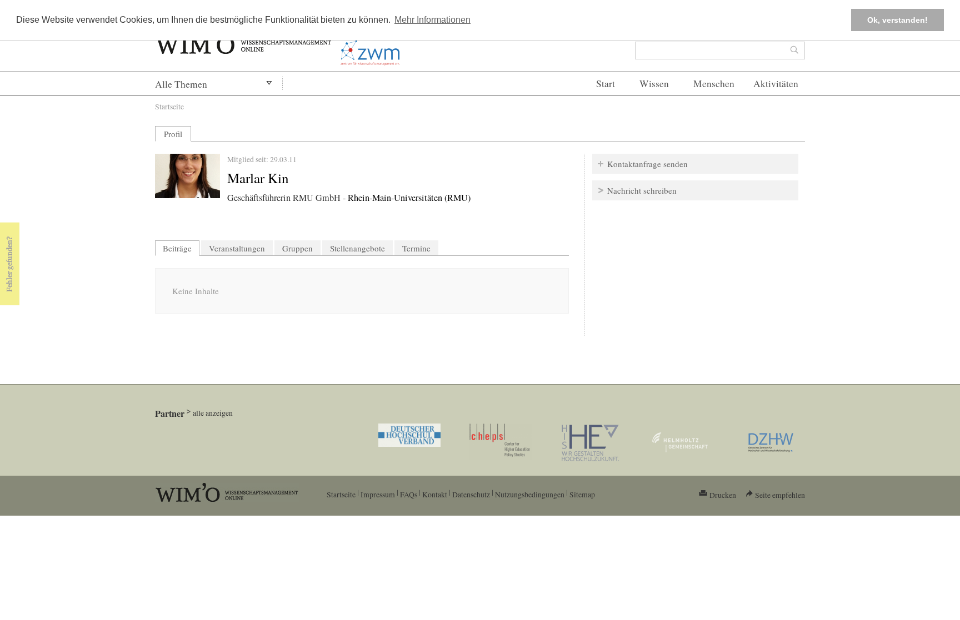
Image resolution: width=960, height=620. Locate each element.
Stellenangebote (357, 248)
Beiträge (181, 248)
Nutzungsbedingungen (529, 494)
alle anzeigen (213, 412)
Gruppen (297, 248)
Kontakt (434, 494)
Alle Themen (181, 84)
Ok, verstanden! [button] (897, 20)
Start (605, 83)
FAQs (408, 494)
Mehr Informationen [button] (432, 19)
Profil (173, 133)
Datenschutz (471, 494)
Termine (416, 248)
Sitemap (582, 494)
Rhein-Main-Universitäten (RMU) (409, 197)
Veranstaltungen (237, 248)
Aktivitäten (775, 83)
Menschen (713, 83)
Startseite (169, 106)
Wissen (654, 83)
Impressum (378, 494)
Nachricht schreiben (642, 190)
